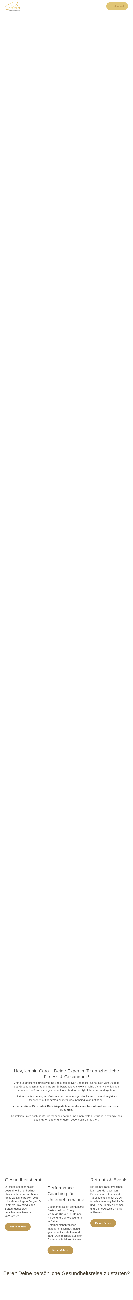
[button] (66, 6)
